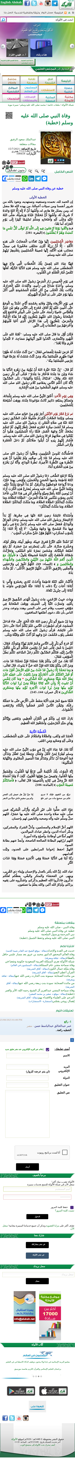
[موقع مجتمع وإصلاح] (11, 80)
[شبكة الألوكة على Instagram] (48, 3)
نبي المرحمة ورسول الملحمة (57, 934)
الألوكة (14, 1439)
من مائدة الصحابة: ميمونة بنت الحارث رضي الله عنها (44, 975)
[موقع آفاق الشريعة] (48, 80)
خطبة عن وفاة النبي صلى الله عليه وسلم (51, 930)
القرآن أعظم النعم (64, 972)
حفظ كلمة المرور (59, 1207)
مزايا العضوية (52, 1225)
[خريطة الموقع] (69, 13)
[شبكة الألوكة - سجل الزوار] (47, 13)
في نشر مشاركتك (38, 1244)
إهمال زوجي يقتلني (63, 1001)
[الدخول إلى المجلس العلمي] (52, 69)
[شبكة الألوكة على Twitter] (34, 3)
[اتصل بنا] (8, 13)
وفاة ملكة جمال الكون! (61, 968)
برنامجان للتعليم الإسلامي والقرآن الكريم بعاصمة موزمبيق (37, 1369)
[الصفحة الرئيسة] (73, 13)
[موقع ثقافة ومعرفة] (29, 80)
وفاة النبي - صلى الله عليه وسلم (56, 927)
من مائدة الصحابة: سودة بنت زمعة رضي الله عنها (46, 983)
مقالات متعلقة (27, 144)
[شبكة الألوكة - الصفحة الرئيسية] (59, 14)
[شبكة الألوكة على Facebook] (27, 3)
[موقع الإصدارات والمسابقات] (29, 98)
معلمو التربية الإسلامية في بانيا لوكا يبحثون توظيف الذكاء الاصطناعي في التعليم (38, 1362)
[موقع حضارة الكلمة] (66, 89)
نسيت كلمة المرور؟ (64, 1210)
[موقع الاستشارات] (48, 89)
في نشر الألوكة (38, 1255)
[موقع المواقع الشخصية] (11, 89)
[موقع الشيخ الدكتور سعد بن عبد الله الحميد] (37, 31)
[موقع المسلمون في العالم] (29, 89)
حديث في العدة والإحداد (61, 950)
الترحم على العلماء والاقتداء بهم (56, 997)
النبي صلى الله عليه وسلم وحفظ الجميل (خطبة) (47, 937)
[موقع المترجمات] (11, 98)
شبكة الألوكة (68, 104)
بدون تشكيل (16, 170)
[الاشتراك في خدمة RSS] (65, 13)
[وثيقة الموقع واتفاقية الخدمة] (27, 14)
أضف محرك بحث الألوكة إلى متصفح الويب (37, 1445)
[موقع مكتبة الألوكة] (66, 98)
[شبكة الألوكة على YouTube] (41, 3)
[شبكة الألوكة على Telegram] (55, 3)
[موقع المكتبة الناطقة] (48, 98)
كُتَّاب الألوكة (37, 1344)
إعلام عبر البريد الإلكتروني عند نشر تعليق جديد (24, 1049)
